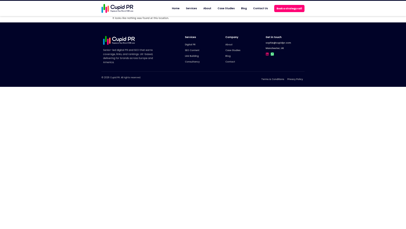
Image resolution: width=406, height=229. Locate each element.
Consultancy (192, 61)
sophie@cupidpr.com (278, 42)
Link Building (192, 56)
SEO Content (192, 50)
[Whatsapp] (272, 54)
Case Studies (226, 8)
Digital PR (190, 44)
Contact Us (260, 8)
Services (191, 8)
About (207, 8)
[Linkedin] (267, 54)
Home (176, 8)
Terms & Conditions (272, 79)
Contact (230, 61)
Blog (244, 8)
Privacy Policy (295, 79)
